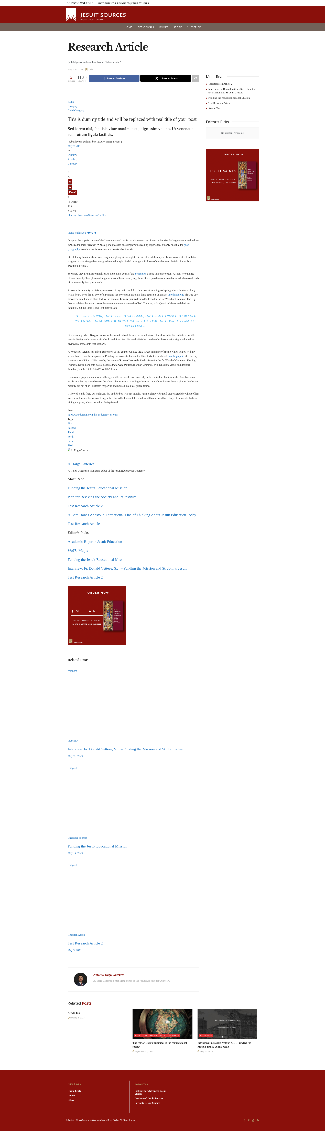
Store (178, 27)
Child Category (76, 110)
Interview (73, 740)
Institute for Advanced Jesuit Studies (150, 1092)
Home (128, 27)
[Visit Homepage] (96, 14)
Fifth (70, 441)
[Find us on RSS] (258, 1120)
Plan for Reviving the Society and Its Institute (102, 497)
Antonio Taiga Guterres (108, 974)
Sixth (70, 445)
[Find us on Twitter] (248, 1120)
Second (72, 427)
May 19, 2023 (75, 853)
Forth (70, 436)
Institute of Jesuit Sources (149, 1098)
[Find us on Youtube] (253, 1120)
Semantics (140, 273)
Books (163, 27)
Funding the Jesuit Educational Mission (97, 488)
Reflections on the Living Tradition (157, 1035)
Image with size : (82, 232)
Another (72, 159)
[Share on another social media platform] (195, 78)
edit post (72, 670)
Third (71, 432)
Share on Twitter (97, 215)
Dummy (72, 154)
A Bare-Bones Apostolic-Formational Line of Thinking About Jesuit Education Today (132, 515)
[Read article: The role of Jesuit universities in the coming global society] (162, 1024)
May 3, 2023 (74, 950)
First (70, 423)
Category (73, 106)
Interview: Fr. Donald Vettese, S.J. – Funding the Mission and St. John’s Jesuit (127, 568)
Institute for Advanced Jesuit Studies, (105, 1120)
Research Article (76, 934)
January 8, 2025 (77, 1017)
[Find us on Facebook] (244, 1120)
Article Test (214, 108)
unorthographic (176, 294)
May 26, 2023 (75, 756)
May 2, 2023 (73, 69)
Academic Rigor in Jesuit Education (95, 541)
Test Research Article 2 (85, 506)
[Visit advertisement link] (232, 175)
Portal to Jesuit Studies (147, 1103)
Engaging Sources (77, 837)
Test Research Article (84, 523)
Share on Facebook (78, 215)
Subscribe (194, 27)
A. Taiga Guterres (81, 464)
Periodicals (146, 27)
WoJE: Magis (78, 550)
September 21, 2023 (143, 1051)
